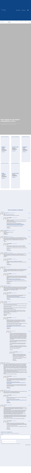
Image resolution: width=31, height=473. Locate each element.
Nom (1, 440)
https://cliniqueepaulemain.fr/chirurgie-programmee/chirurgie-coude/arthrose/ (15, 279)
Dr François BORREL (9, 217)
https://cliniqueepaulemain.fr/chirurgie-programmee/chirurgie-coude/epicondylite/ (16, 297)
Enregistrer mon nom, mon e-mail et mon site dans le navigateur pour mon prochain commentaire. (10, 443)
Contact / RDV (30, 22)
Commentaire (2, 434)
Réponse (29, 230)
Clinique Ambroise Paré (3, 10)
